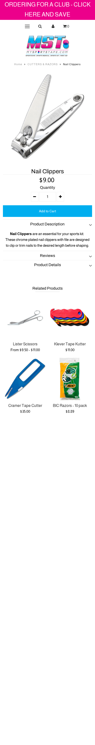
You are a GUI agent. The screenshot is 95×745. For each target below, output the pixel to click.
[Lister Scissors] (25, 317)
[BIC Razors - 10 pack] (69, 379)
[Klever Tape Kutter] (69, 317)
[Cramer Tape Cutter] (25, 379)
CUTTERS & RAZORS (43, 64)
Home (18, 64)
